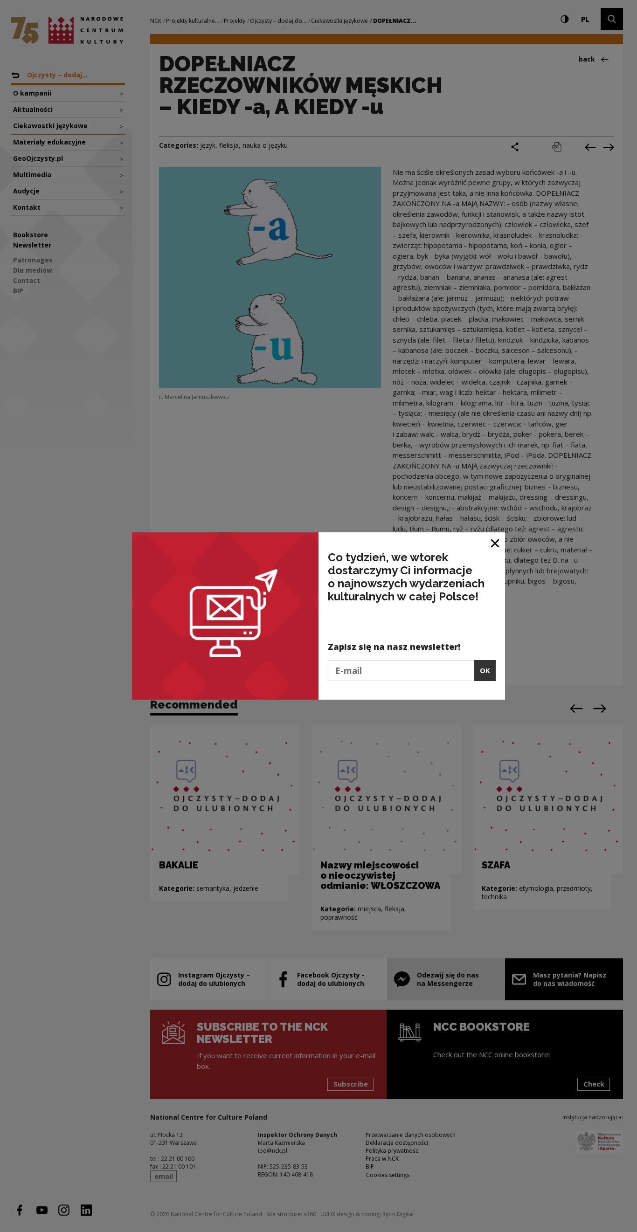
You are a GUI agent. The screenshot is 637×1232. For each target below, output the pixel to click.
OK (485, 670)
